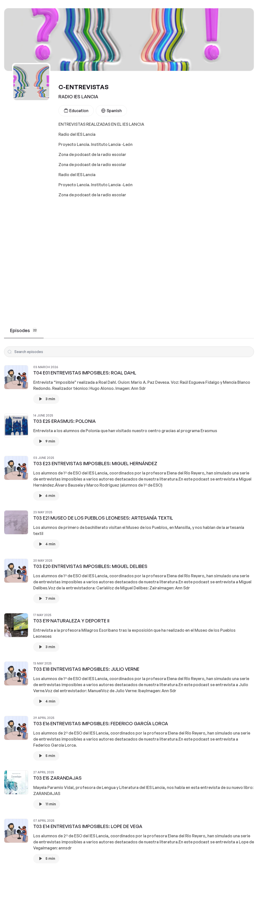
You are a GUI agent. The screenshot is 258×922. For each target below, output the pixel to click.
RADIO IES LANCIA (78, 96)
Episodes (23, 330)
